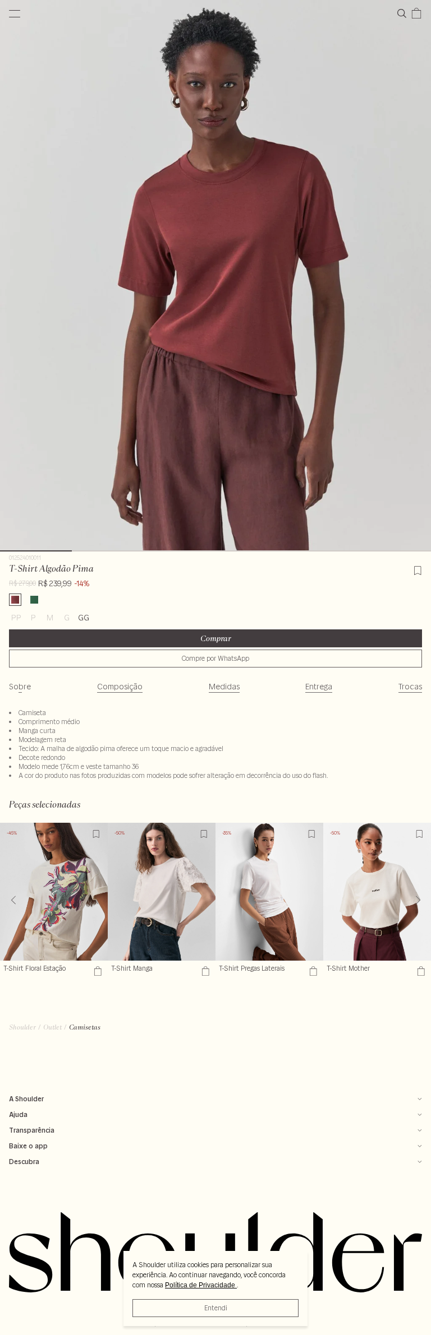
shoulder (22, 1027)
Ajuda (18, 1114)
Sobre (20, 687)
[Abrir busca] (404, 13)
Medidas (224, 687)
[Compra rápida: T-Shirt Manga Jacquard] (204, 971)
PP (16, 618)
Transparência (31, 1130)
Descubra (24, 1161)
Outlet (52, 1027)
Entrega (318, 687)
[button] (417, 900)
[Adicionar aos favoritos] (417, 569)
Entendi (215, 1308)
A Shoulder (26, 1099)
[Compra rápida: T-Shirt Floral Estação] (96, 971)
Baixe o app (28, 1146)
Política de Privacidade (201, 1285)
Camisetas (84, 1027)
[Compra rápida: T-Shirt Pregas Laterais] (312, 971)
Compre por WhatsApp (215, 658)
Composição (120, 687)
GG (83, 618)
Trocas (410, 687)
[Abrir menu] (14, 13)
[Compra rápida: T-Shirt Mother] (419, 971)
